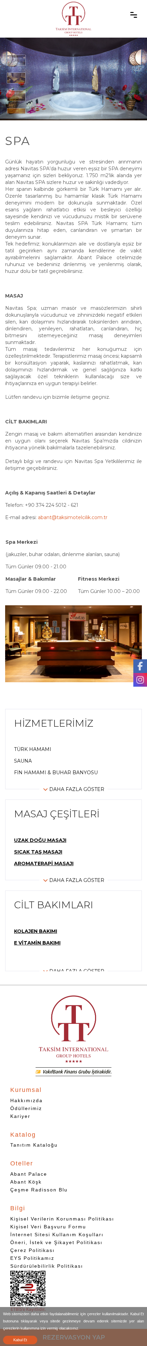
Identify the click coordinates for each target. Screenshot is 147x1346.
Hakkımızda (26, 1100)
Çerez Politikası (32, 1250)
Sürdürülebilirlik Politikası (46, 1266)
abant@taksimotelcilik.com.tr (72, 517)
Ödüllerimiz (26, 1108)
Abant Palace (28, 1174)
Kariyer (20, 1116)
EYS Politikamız (32, 1258)
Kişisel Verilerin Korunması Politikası (62, 1219)
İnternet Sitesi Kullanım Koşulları (57, 1234)
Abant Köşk (26, 1182)
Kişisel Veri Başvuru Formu (48, 1226)
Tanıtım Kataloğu (34, 1145)
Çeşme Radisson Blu (39, 1189)
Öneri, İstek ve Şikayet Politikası (56, 1242)
